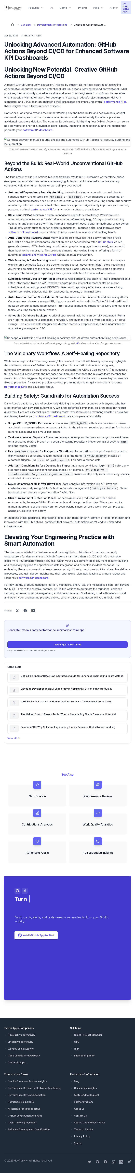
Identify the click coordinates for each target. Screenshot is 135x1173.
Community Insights (85, 1088)
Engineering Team (84, 1055)
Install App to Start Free (67, 644)
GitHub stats (105, 242)
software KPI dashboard (38, 130)
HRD (76, 1048)
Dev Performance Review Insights (27, 1081)
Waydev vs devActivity (21, 1048)
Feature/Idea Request (86, 1095)
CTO (76, 1041)
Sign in (114, 7)
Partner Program (83, 1101)
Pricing (82, 7)
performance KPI (41, 209)
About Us (79, 1108)
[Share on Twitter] (17, 611)
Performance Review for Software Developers (34, 1088)
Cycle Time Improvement (22, 1122)
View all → (13, 738)
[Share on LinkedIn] (33, 611)
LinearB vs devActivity (20, 1041)
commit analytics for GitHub (39, 254)
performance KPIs (115, 101)
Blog (76, 1081)
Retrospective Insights (21, 1101)
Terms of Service (84, 1129)
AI (51, 7)
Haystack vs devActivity (21, 1034)
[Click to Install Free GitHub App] (67, 973)
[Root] (12, 24)
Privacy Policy (82, 1136)
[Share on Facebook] (25, 611)
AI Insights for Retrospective (24, 1108)
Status (77, 1143)
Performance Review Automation (27, 1095)
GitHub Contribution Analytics (25, 1115)
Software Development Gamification (29, 1129)
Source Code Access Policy (89, 1122)
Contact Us (80, 1115)
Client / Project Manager (88, 1034)
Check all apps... (17, 1062)
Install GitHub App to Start (38, 935)
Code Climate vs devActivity (24, 1055)
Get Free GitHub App (126, 7)
